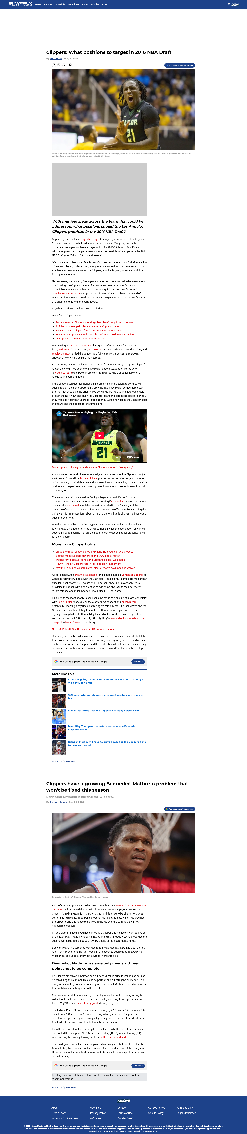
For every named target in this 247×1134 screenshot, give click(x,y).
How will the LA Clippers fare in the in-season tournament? (89, 330)
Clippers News (68, 761)
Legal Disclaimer (186, 1113)
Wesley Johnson (61, 353)
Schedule (60, 4)
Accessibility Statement (65, 1118)
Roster (85, 4)
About (54, 1107)
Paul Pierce (95, 349)
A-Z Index (95, 1118)
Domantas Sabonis (132, 574)
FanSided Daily (185, 1107)
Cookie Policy (156, 1113)
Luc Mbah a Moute (80, 345)
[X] (229, 4)
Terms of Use (125, 1113)
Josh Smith (73, 505)
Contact (121, 1107)
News (38, 4)
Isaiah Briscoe (73, 622)
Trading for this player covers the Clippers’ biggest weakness (90, 559)
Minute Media (37, 1126)
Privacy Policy (98, 1113)
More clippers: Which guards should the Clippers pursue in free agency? (92, 467)
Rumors (48, 4)
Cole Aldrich (118, 501)
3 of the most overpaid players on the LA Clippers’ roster (88, 326)
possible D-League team (66, 293)
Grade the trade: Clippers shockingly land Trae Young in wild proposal (95, 322)
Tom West (56, 58)
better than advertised (113, 1037)
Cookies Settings (127, 1118)
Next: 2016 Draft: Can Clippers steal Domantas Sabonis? (84, 629)
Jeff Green (64, 349)
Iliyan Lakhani (58, 802)
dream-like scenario (86, 574)
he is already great (87, 1003)
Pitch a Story (58, 1113)
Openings (95, 1107)
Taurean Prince (88, 478)
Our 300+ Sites (156, 1107)
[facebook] (223, 4)
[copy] (70, 65)
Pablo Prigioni (65, 601)
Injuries (95, 4)
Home (55, 761)
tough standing (88, 239)
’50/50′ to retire (63, 372)
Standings (73, 4)
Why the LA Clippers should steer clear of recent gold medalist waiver (95, 334)
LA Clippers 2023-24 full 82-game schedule (80, 338)
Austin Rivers (128, 601)
